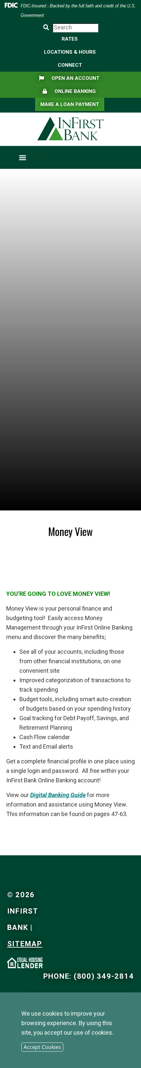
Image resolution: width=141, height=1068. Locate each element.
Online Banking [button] (69, 91)
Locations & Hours (70, 52)
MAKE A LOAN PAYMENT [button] (69, 104)
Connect (70, 65)
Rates (70, 39)
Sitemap (24, 944)
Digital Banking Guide (58, 795)
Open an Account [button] (69, 78)
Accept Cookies (42, 1047)
